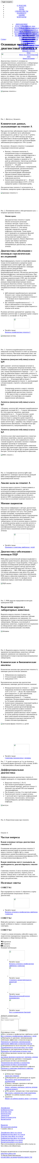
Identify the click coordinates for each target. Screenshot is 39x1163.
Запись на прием (29, 58)
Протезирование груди (28, 34)
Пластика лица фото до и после (12, 1136)
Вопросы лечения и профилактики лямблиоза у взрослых (21, 965)
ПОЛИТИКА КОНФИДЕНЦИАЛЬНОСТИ (16, 1157)
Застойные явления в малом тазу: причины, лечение (19, 1057)
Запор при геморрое (12, 1076)
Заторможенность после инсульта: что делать (17, 1047)
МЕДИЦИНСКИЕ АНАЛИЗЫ (28, 40)
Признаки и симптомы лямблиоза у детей (20, 547)
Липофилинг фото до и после (11, 1132)
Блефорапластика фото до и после (13, 1134)
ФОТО (21, 7)
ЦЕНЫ (21, 9)
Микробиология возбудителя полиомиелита (19, 997)
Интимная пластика (29, 37)
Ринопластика (6, 1113)
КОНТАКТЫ (21, 17)
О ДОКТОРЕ (21, 5)
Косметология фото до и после (12, 1142)
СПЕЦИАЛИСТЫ (21, 11)
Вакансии (4, 1125)
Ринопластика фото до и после (12, 1140)
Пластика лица (6, 1112)
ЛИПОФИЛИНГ (22, 24)
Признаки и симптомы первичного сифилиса (17, 1068)
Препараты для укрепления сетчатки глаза (16, 1051)
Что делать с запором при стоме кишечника (20, 1093)
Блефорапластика (7, 1110)
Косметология (6, 1119)
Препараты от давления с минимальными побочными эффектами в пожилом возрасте (16, 1043)
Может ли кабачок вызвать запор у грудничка (21, 1098)
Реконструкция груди (8, 1117)
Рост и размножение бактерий (20, 1012)
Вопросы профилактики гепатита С (17, 332)
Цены (29, 45)
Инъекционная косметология (28, 36)
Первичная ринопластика (29, 32)
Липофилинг (5, 1108)
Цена (28, 53)
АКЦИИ (22, 15)
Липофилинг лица (28, 26)
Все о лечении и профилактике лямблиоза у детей (18, 1036)
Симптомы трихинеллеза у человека (18, 758)
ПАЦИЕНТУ (21, 13)
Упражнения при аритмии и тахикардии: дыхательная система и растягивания (15, 1063)
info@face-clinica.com (8, 1153)
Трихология (28, 43)
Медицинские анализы (9, 1127)
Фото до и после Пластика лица (28, 55)
